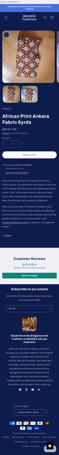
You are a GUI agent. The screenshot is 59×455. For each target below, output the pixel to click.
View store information (16, 173)
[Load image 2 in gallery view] (29, 94)
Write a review (29, 275)
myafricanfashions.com (15, 222)
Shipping (5, 133)
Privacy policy (33, 437)
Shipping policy (21, 442)
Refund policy (18, 437)
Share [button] (8, 236)
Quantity (6, 138)
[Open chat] (49, 445)
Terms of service (49, 437)
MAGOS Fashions (27, 433)
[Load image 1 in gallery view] (11, 94)
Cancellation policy (39, 442)
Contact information (31, 446)
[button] (6, 17)
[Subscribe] (50, 308)
